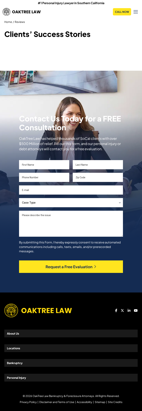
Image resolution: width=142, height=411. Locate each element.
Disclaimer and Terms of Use (56, 402)
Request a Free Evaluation (69, 266)
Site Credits (115, 402)
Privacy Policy (28, 402)
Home (8, 21)
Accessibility (84, 402)
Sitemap (100, 402)
